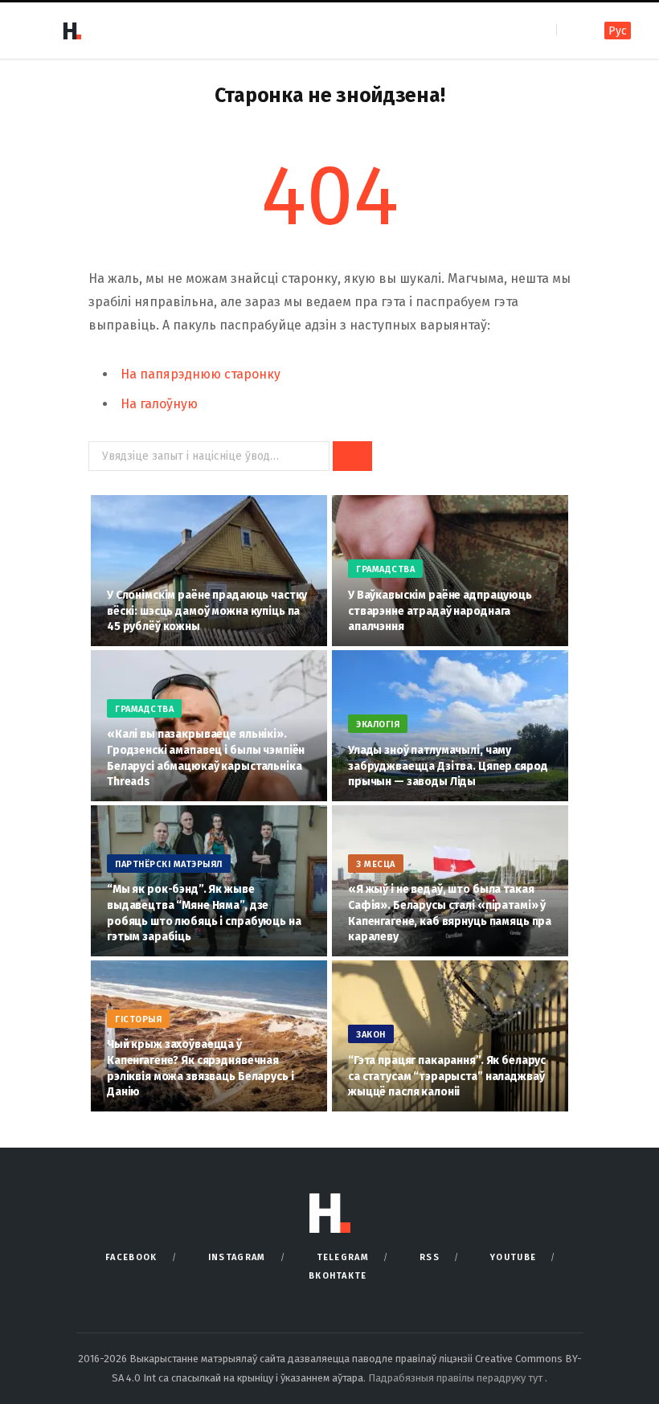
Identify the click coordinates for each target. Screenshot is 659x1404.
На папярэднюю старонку (200, 374)
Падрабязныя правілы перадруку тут (456, 1378)
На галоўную (159, 403)
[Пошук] (570, 30)
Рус (617, 31)
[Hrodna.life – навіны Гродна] (71, 30)
